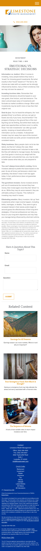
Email (7, 265)
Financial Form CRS (9, 490)
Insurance (20, 475)
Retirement (20, 469)
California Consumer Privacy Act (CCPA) (16, 519)
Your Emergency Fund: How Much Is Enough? (20, 383)
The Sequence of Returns (20, 426)
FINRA (28, 529)
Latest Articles (20, 484)
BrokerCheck (5, 495)
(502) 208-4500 (21, 22)
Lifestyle (20, 482)
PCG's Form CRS (8, 538)
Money (20, 480)
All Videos (20, 486)
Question (6, 278)
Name (7, 253)
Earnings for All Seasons (20, 339)
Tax (20, 477)
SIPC (33, 529)
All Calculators (20, 488)
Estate (20, 473)
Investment (20, 471)
